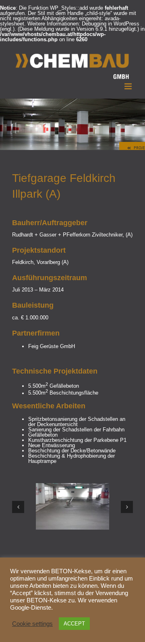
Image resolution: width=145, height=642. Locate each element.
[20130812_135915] (72, 486)
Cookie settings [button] (32, 624)
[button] (18, 507)
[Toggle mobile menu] (128, 86)
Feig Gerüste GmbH (51, 346)
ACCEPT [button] (74, 624)
